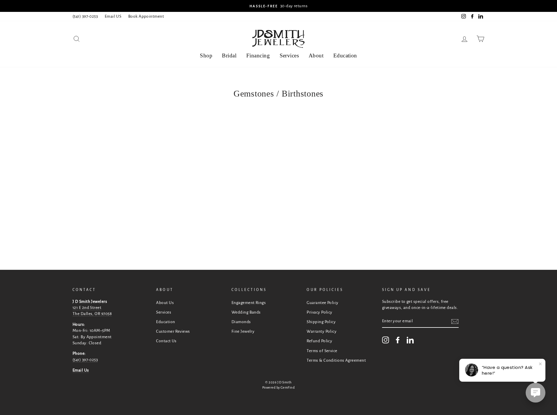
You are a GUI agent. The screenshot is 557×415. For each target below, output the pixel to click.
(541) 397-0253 (85, 16)
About (316, 55)
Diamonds (241, 322)
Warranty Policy (322, 331)
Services (289, 55)
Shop (206, 55)
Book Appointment (146, 16)
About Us (165, 303)
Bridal (229, 55)
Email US (113, 16)
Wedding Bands (246, 312)
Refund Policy (319, 341)
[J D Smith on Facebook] (397, 339)
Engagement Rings (249, 303)
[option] (278, 6)
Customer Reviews (173, 331)
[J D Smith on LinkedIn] (410, 339)
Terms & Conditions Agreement (336, 360)
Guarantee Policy (322, 303)
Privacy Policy (319, 312)
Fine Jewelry (243, 331)
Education (345, 55)
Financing (258, 55)
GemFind (288, 387)
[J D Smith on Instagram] (385, 339)
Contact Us (166, 341)
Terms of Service (322, 351)
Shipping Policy (321, 322)
